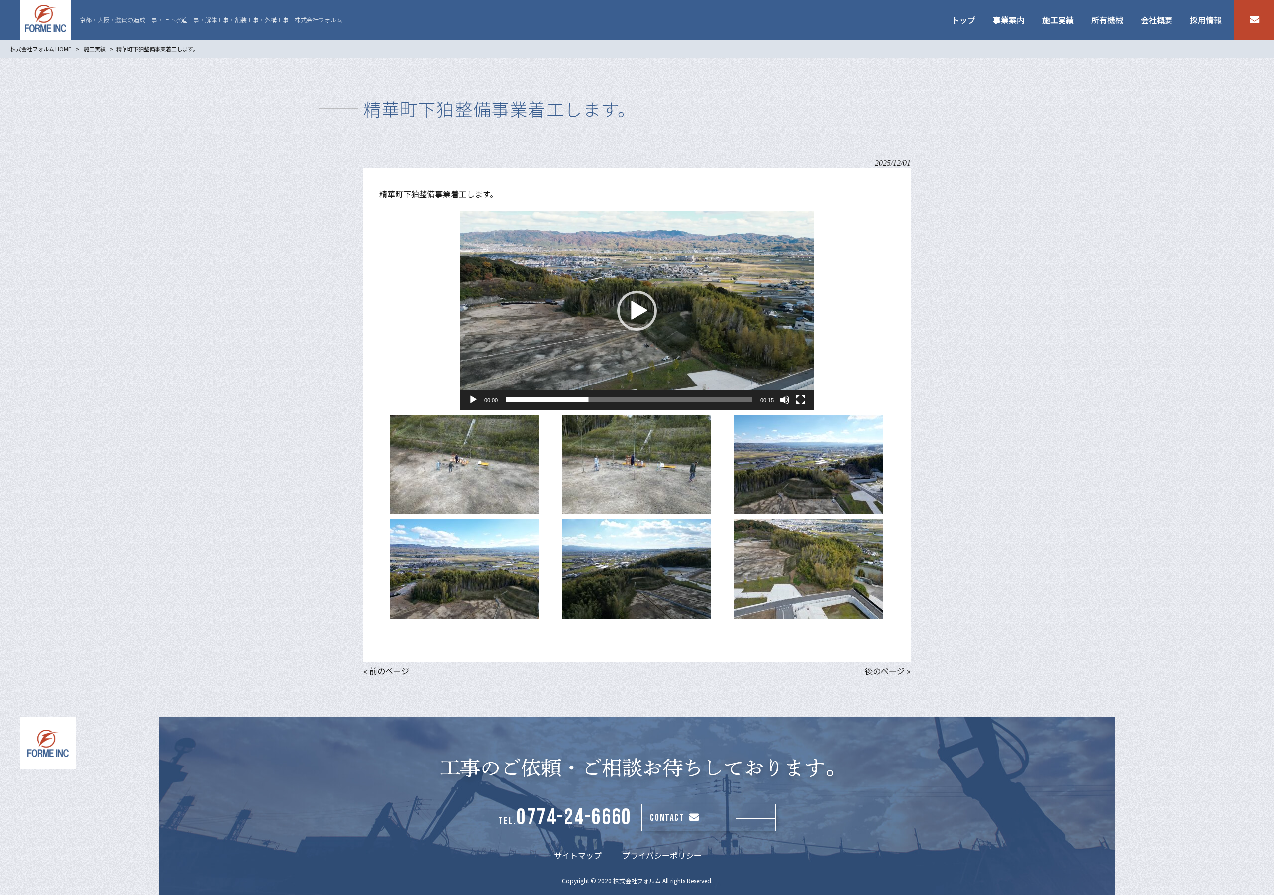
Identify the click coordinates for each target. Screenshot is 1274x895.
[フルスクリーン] (801, 400)
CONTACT (667, 818)
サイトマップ (578, 855)
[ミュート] (785, 400)
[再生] (473, 400)
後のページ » (888, 671)
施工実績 (95, 49)
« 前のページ (386, 671)
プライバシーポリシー (662, 855)
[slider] (629, 399)
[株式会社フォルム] (45, 20)
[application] (637, 310)
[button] (637, 311)
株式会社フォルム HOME (40, 49)
